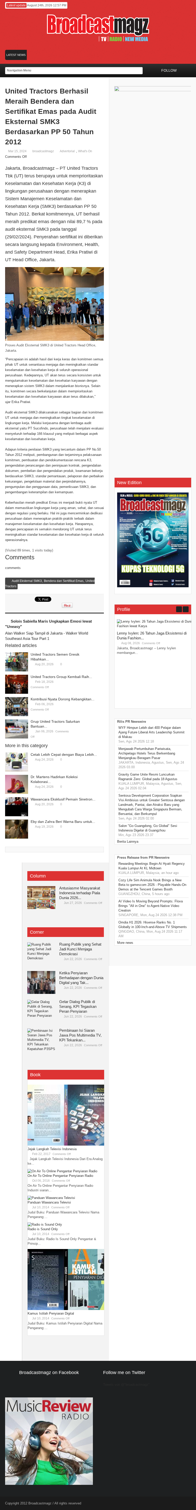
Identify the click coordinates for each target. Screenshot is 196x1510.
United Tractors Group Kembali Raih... (61, 677)
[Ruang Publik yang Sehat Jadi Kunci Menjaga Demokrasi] (41, 953)
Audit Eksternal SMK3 (27, 581)
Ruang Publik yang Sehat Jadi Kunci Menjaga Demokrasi (80, 949)
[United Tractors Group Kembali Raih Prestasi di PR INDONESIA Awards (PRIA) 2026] (16, 684)
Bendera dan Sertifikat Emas (63, 581)
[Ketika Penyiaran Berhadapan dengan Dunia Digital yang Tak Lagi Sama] (41, 982)
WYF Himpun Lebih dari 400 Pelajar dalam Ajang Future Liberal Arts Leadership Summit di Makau (151, 732)
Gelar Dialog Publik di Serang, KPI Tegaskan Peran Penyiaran (77, 1006)
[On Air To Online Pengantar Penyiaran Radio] (62, 1171)
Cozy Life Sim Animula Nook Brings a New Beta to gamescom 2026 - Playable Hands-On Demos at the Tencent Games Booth (152, 884)
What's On (85, 151)
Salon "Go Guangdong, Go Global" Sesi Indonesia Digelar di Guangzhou (147, 828)
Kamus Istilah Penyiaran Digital (51, 1313)
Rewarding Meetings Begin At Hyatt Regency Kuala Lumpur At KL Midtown (151, 866)
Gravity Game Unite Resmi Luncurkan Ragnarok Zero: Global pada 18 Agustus (147, 777)
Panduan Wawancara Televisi (49, 1202)
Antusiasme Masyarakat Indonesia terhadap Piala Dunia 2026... (79, 893)
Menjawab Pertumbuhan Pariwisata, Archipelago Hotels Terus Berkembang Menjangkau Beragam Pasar (146, 753)
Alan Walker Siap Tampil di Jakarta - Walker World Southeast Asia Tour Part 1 (46, 636)
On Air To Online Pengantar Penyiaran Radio (60, 1176)
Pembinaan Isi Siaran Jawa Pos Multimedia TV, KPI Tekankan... (80, 1035)
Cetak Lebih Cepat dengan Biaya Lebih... (64, 754)
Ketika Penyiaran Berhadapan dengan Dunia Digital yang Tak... (81, 978)
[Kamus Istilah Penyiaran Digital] (66, 1309)
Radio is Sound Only (43, 1229)
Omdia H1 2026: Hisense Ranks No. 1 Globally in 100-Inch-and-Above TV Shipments (152, 924)
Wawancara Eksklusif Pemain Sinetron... (63, 799)
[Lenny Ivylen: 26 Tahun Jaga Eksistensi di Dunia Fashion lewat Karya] (155, 626)
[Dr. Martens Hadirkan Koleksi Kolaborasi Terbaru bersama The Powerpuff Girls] (16, 784)
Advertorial (67, 151)
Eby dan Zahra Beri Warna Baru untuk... (63, 822)
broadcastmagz (43, 151)
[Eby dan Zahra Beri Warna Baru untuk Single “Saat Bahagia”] (16, 829)
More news (125, 943)
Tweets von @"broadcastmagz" (126, 1384)
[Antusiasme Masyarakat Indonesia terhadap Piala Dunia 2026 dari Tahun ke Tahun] (41, 897)
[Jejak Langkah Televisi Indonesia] (66, 1144)
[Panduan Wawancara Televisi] (51, 1198)
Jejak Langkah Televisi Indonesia (52, 1149)
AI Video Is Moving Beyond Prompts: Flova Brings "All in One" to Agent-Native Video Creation (150, 905)
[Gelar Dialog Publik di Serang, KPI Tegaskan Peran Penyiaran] (41, 1011)
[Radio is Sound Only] (45, 1224)
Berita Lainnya (127, 841)
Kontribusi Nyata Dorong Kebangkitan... (62, 699)
